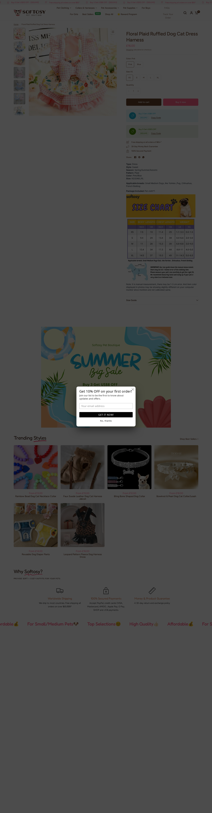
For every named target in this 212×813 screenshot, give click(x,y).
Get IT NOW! (106, 414)
